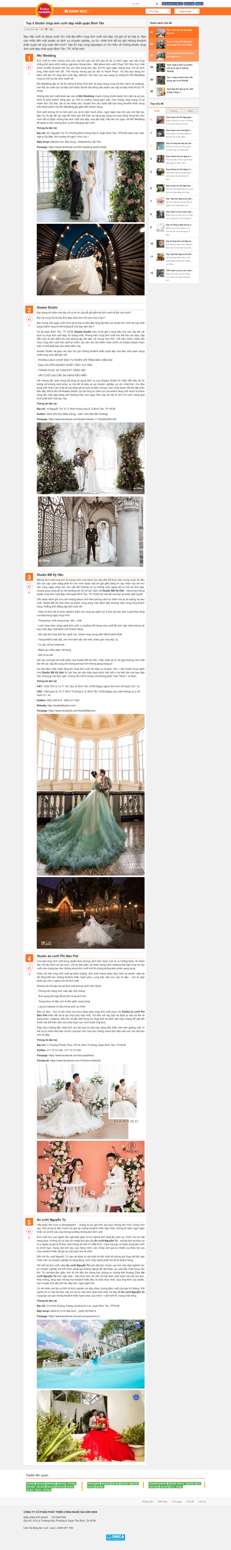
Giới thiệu (163, 1501)
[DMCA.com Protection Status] (115, 1537)
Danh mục (78, 11)
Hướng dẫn (147, 1501)
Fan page (177, 1501)
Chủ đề (190, 1501)
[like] (29, 67)
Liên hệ (202, 1501)
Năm (190, 110)
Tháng (173, 110)
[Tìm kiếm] (157, 3)
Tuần (157, 110)
